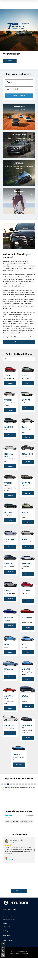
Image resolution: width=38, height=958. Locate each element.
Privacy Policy (19, 953)
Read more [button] (8, 853)
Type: (8, 82)
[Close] (3, 955)
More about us (19, 342)
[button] (2, 850)
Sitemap (26, 953)
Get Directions (19, 891)
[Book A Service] (3, 947)
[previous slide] (4, 39)
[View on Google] (6, 841)
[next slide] (34, 39)
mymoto (25, 337)
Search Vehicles (19, 96)
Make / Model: (11, 89)
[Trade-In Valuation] (3, 943)
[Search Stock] (3, 951)
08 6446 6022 (6, 926)
